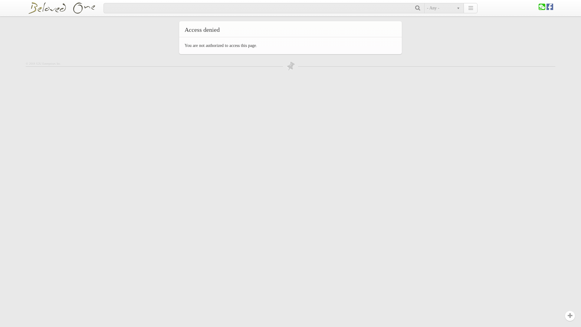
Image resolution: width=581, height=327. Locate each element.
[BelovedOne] (65, 8)
